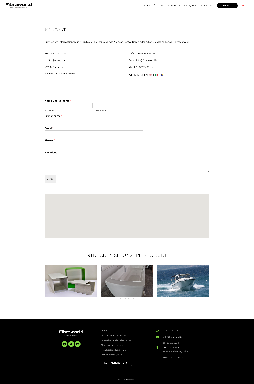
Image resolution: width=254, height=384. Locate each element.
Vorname (49, 110)
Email (49, 128)
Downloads (207, 5)
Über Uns (158, 5)
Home (146, 5)
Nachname (101, 110)
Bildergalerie (190, 5)
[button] (47, 280)
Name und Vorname (58, 100)
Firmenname (53, 116)
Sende (50, 179)
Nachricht (51, 152)
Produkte (172, 5)
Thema (50, 140)
